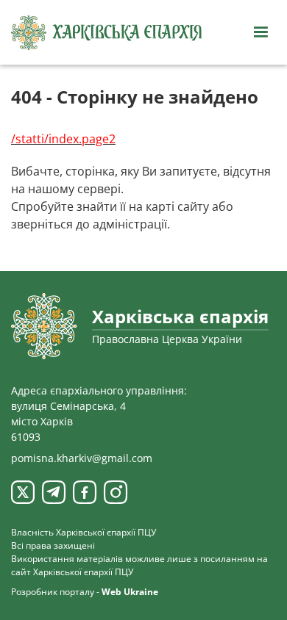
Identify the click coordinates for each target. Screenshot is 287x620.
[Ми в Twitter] (23, 492)
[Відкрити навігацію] (260, 32)
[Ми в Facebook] (84, 492)
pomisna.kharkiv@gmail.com (81, 458)
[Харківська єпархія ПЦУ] (106, 33)
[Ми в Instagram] (115, 492)
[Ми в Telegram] (53, 492)
